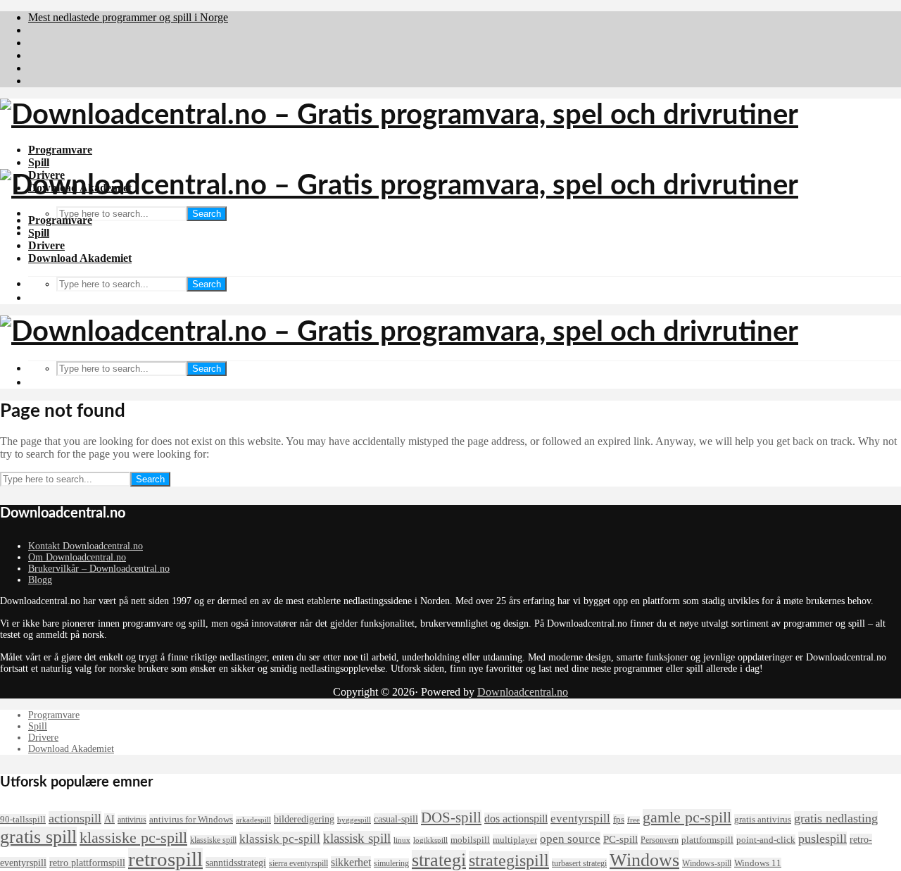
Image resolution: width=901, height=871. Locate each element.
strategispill (509, 860)
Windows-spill (706, 863)
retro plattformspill (87, 862)
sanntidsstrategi (236, 862)
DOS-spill (451, 817)
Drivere (46, 245)
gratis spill (38, 837)
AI (109, 819)
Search (206, 213)
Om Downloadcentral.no (77, 557)
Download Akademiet (80, 258)
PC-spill (620, 839)
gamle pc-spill (687, 817)
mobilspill (470, 839)
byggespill (354, 820)
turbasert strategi (579, 863)
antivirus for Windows (191, 819)
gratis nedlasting (836, 818)
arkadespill (253, 820)
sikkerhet (351, 862)
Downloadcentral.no (522, 692)
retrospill (165, 859)
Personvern (660, 840)
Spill (38, 162)
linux (401, 840)
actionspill (75, 818)
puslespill (822, 839)
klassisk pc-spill (279, 839)
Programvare (60, 150)
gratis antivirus (762, 819)
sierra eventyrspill (298, 863)
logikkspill (430, 840)
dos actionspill (516, 819)
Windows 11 (757, 863)
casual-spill (396, 819)
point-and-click (765, 839)
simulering (391, 863)
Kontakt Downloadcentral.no (85, 546)
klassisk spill (357, 838)
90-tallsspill (23, 819)
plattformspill (707, 839)
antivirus (132, 820)
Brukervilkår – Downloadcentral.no (99, 568)
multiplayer (515, 839)
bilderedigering (304, 819)
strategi (439, 860)
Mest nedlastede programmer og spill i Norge (128, 17)
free (633, 820)
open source (570, 839)
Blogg (40, 580)
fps (618, 819)
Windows (644, 860)
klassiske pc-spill (133, 837)
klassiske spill (213, 840)
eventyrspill (580, 818)
